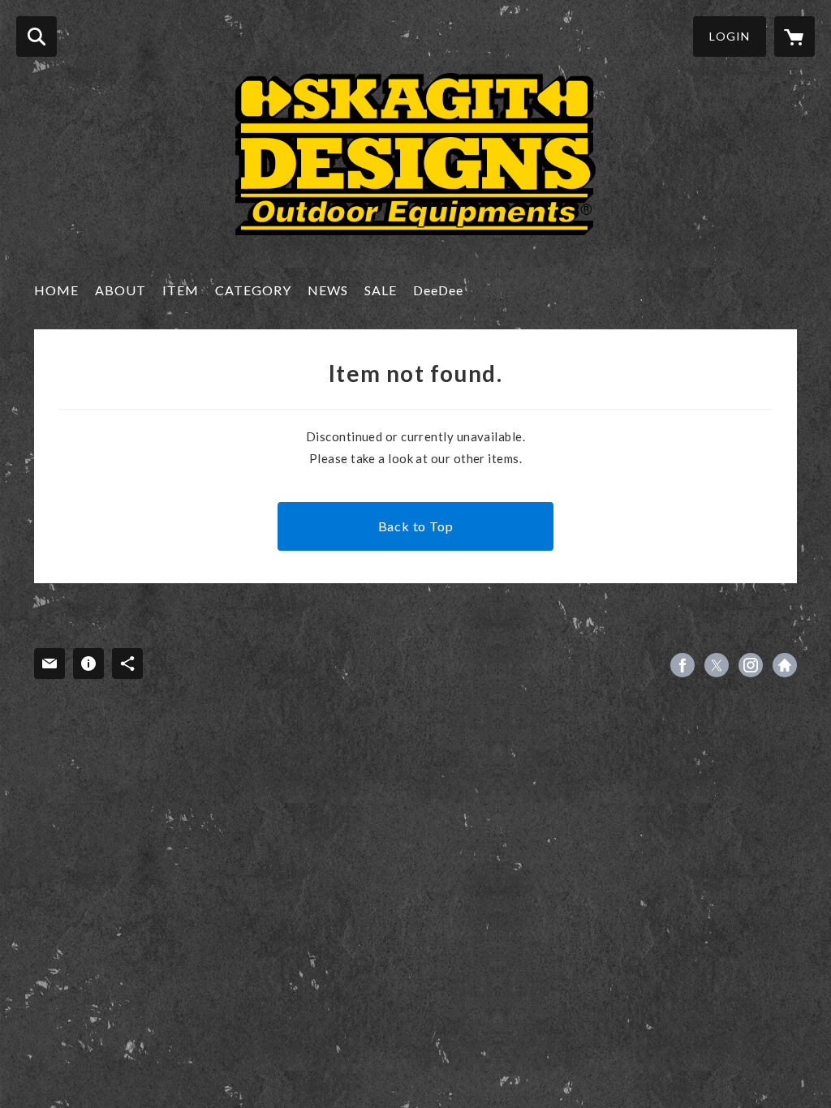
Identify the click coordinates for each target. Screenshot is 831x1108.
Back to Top (416, 526)
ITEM (180, 290)
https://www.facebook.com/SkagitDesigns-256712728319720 (682, 665)
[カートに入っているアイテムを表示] (794, 36)
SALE (380, 290)
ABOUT (120, 290)
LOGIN (729, 36)
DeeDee (438, 290)
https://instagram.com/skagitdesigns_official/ (750, 665)
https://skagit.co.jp (785, 665)
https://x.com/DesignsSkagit (716, 665)
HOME (56, 290)
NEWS (328, 290)
